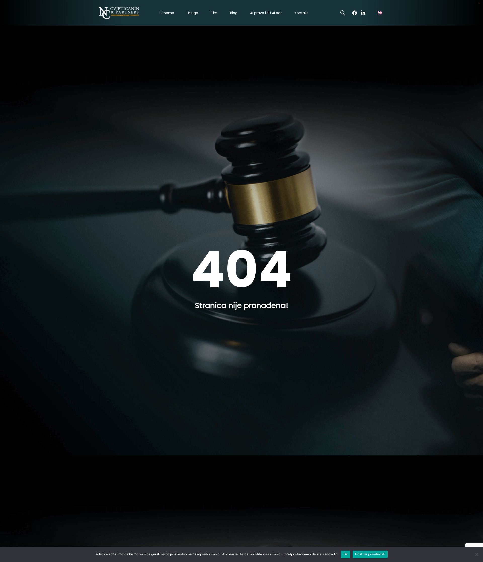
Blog (233, 13)
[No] (476, 554)
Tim (214, 13)
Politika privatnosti (370, 554)
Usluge (192, 13)
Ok (345, 554)
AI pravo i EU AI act (266, 13)
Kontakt (301, 13)
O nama (166, 13)
